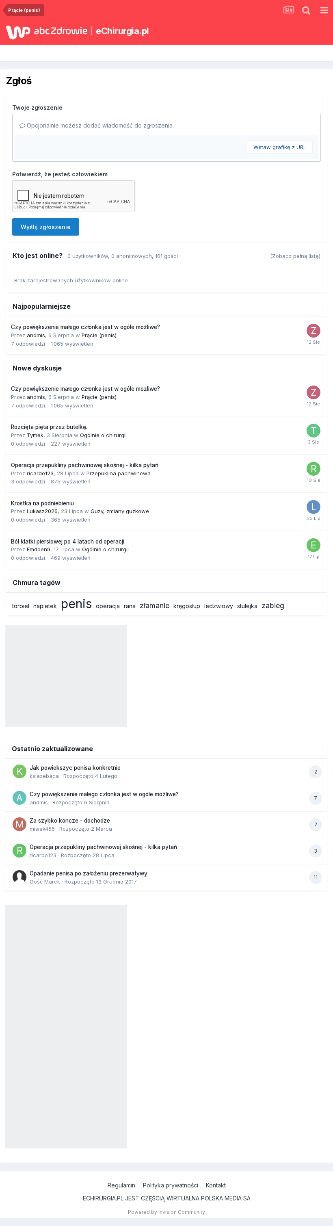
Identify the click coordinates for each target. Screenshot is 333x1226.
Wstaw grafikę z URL (279, 147)
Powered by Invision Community (166, 1212)
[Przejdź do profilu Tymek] (313, 431)
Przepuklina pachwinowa (118, 473)
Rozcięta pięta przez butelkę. (49, 427)
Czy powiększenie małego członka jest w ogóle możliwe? (85, 327)
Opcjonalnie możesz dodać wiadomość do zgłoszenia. (99, 125)
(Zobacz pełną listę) (295, 256)
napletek (45, 605)
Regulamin (121, 1185)
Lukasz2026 (42, 511)
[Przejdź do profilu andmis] (19, 798)
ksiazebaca (44, 776)
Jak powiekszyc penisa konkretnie (75, 768)
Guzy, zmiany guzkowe (120, 511)
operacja (108, 605)
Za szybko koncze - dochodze (70, 820)
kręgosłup (186, 605)
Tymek (35, 435)
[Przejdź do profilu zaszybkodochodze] (313, 331)
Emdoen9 (38, 549)
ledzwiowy (218, 605)
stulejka (247, 605)
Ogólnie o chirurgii (103, 435)
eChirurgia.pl (122, 30)
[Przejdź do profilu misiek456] (19, 824)
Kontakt (216, 1185)
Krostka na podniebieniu (42, 503)
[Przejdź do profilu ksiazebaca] (19, 771)
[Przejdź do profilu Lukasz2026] (313, 507)
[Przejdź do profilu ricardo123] (313, 469)
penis (76, 603)
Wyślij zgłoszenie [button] (46, 226)
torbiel (20, 605)
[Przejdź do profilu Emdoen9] (313, 545)
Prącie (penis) (99, 335)
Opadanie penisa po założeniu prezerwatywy (88, 873)
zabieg (273, 605)
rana (130, 605)
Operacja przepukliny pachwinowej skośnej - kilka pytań (84, 465)
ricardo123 (40, 473)
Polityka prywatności (170, 1185)
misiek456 (42, 828)
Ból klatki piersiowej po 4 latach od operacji (67, 541)
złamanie (154, 605)
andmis (36, 335)
